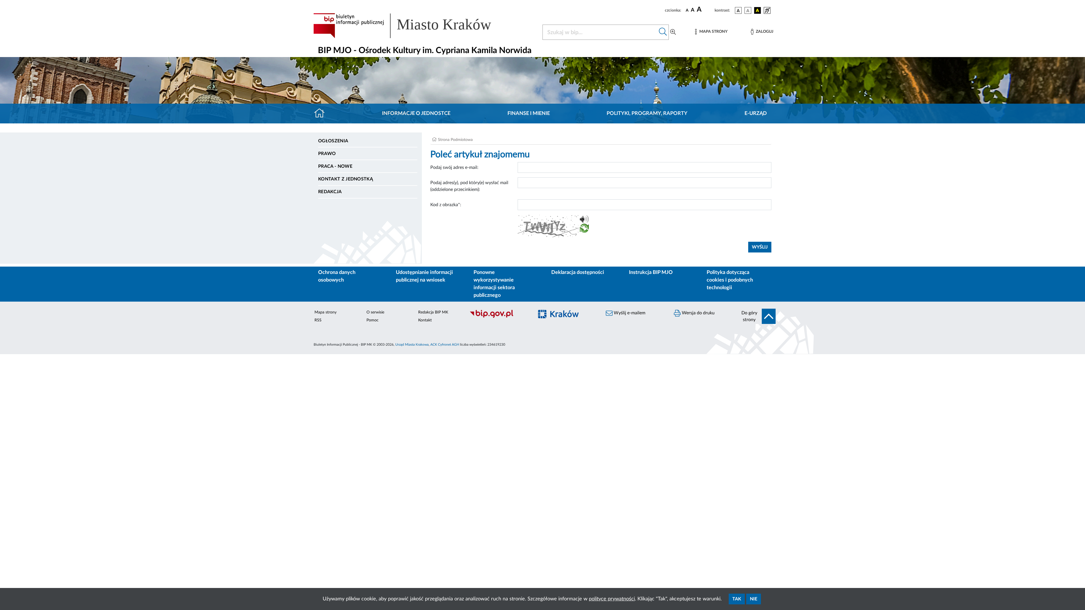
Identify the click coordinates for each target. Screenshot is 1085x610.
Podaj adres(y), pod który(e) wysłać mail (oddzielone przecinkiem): (469, 186)
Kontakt (425, 320)
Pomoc (372, 320)
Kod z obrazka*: (445, 204)
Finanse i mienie (528, 113)
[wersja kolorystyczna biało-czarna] (748, 10)
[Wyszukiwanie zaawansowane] (673, 32)
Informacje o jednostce (416, 113)
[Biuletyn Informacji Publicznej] (499, 317)
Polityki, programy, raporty (647, 113)
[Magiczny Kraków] (567, 317)
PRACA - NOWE (335, 166)
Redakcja (330, 191)
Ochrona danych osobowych (336, 276)
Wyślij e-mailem (629, 313)
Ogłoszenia (333, 141)
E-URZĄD (756, 113)
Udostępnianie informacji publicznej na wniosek (424, 276)
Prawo (327, 153)
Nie (753, 599)
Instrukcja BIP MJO (651, 272)
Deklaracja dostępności (577, 272)
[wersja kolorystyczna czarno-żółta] (757, 10)
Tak (736, 599)
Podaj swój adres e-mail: (454, 167)
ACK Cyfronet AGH (444, 344)
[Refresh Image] (584, 229)
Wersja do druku (698, 313)
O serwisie (375, 312)
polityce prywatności (612, 599)
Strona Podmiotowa (455, 140)
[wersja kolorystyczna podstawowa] (738, 10)
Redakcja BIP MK (433, 312)
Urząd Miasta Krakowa (412, 344)
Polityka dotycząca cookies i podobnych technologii (730, 280)
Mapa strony (325, 312)
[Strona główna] (322, 113)
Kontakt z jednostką (345, 179)
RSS (318, 320)
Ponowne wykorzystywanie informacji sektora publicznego (494, 284)
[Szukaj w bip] (663, 32)
